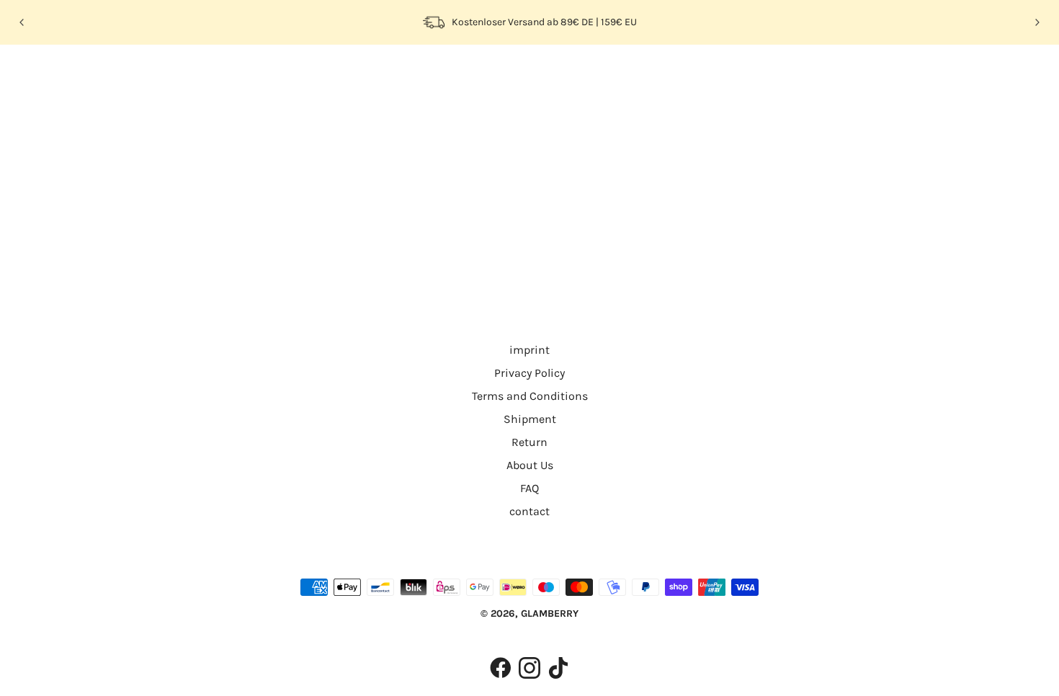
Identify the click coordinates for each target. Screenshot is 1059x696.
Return (529, 442)
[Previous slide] (22, 22)
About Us (529, 465)
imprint (529, 350)
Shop (115, 74)
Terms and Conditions (530, 396)
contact (529, 511)
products (653, 231)
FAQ (529, 488)
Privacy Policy (529, 373)
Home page (489, 231)
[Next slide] (1036, 22)
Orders (217, 74)
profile (164, 74)
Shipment (530, 419)
